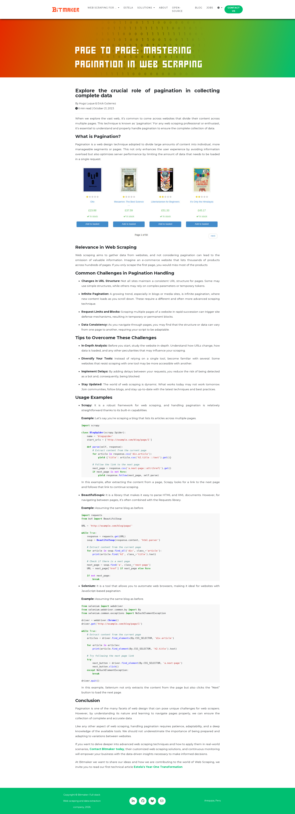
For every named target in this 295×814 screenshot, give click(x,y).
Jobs (209, 7)
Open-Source (177, 9)
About (163, 7)
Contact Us (234, 9)
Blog (198, 7)
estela (128, 7)
